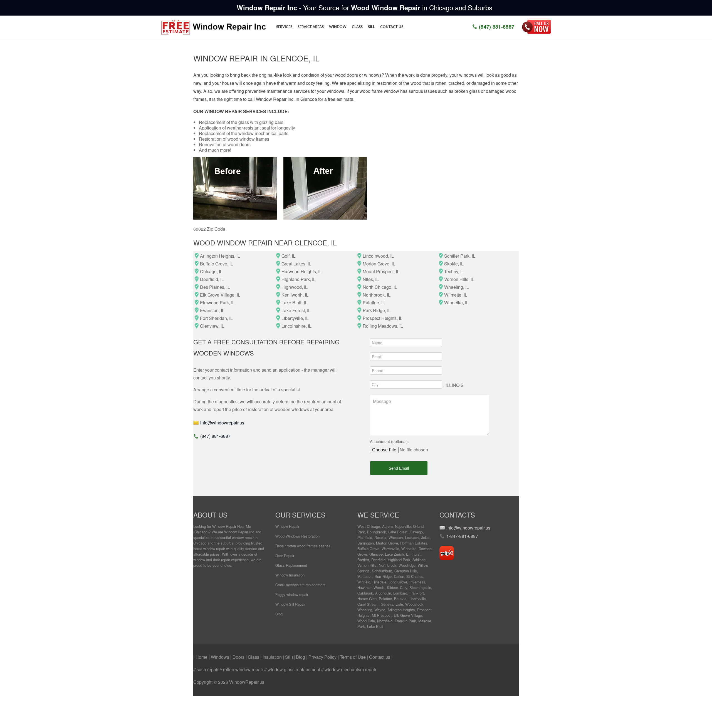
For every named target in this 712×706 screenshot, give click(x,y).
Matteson (364, 576)
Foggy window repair (291, 594)
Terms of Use (353, 657)
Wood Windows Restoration (297, 536)
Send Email (399, 468)
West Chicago (368, 526)
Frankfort (416, 593)
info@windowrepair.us (222, 422)
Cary (403, 587)
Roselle (380, 537)
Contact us (391, 27)
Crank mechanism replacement (300, 584)
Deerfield (378, 559)
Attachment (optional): (389, 441)
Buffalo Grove (368, 548)
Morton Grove (387, 543)
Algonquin (383, 593)
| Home (201, 657)
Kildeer (392, 587)
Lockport (412, 537)
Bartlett (363, 559)
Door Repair (284, 555)
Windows (220, 657)
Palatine (385, 598)
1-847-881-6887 (462, 536)
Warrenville (390, 548)
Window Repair (287, 526)
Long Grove (398, 582)
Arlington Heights (401, 609)
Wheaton (396, 537)
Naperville (403, 526)
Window (338, 27)
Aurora (387, 526)
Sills (289, 657)
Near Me (244, 526)
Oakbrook (365, 593)
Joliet (425, 537)
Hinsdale (379, 582)
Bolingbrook (376, 532)
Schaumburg (382, 570)
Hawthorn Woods (371, 587)
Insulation (273, 657)
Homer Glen (367, 598)
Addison (419, 559)
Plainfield (364, 537)
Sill (371, 27)
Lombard (400, 593)
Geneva (387, 604)
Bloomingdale (420, 587)
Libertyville (417, 598)
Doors (239, 657)
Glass (357, 27)
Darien (399, 576)
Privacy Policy (323, 657)
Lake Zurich (394, 554)
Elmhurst (413, 554)
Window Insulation (290, 575)
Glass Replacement (291, 565)
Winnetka (408, 548)
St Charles (414, 576)
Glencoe (376, 554)
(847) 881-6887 (496, 26)
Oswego (416, 532)
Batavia (400, 598)
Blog (279, 613)
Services (284, 27)
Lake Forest (397, 532)
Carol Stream (368, 604)
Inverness (417, 582)
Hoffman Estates (413, 543)
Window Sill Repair (290, 604)
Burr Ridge (383, 576)
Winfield (363, 582)
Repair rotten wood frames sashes (302, 545)
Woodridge (407, 565)
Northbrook (387, 565)
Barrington (365, 543)
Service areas (311, 27)
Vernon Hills (367, 565)
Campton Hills (405, 570)
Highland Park (399, 559)
